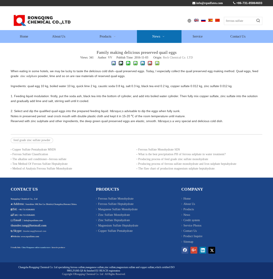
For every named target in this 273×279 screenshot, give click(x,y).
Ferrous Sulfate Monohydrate (116, 198)
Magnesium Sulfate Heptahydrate (118, 225)
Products (188, 209)
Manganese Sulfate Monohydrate (118, 209)
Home (187, 198)
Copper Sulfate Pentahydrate (115, 230)
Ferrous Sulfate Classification (30, 154)
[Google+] (193, 250)
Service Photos (192, 225)
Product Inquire (192, 236)
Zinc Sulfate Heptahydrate (114, 220)
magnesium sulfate (125, 267)
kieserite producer (58, 247)
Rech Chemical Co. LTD (178, 57)
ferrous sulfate (77, 267)
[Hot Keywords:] (258, 21)
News (186, 214)
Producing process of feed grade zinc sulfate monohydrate (173, 159)
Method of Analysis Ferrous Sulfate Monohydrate (42, 168)
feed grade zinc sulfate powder (31, 140)
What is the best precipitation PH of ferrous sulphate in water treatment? (182, 154)
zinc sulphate (28, 76)
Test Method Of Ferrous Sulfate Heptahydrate (40, 163)
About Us (189, 204)
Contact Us (190, 230)
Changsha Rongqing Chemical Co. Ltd (37, 267)
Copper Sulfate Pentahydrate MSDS (34, 149)
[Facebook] (185, 250)
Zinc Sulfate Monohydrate (114, 214)
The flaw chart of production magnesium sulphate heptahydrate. (176, 168)
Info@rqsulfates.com (33, 220)
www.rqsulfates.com (30, 236)
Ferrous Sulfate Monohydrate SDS (159, 149)
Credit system (191, 220)
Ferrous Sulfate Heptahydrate (116, 204)
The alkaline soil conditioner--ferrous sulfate (39, 159)
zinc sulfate (110, 267)
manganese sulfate (95, 267)
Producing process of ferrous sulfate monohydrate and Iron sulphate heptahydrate (187, 163)
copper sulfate (147, 267)
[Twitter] (211, 250)
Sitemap (188, 241)
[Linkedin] (202, 250)
